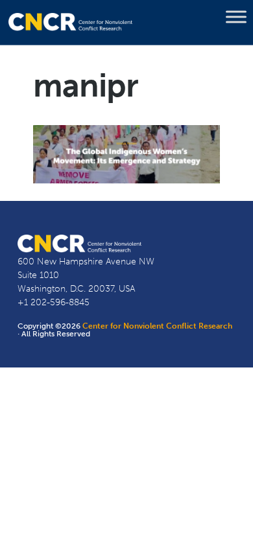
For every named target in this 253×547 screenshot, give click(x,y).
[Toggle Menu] (236, 17)
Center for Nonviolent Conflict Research (157, 326)
